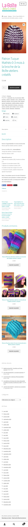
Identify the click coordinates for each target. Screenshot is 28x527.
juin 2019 (6, 486)
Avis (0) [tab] (4, 134)
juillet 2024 (6, 430)
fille (19, 101)
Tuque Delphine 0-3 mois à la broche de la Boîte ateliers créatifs (19, 203)
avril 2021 (6, 462)
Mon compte (4, 524)
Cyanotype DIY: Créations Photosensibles (14, 376)
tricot (17, 106)
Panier (22, 523)
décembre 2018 (7, 502)
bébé (23, 97)
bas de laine (18, 97)
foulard (22, 101)
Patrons (10, 16)
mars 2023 (6, 446)
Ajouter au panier (14, 87)
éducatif (4, 101)
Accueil (5, 16)
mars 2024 (6, 438)
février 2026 (6, 414)
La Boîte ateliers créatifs (18, 103)
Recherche (14, 524)
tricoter (21, 106)
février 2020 (6, 475)
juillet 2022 (6, 459)
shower (14, 106)
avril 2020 (6, 470)
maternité (10, 105)
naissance (20, 105)
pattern (7, 106)
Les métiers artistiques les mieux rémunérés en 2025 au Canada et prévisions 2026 (14, 381)
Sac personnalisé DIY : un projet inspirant (14, 372)
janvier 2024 (6, 443)
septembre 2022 (7, 454)
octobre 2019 (7, 480)
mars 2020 (6, 472)
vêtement (12, 108)
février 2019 (6, 496)
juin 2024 (6, 432)
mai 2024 (6, 435)
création (20, 99)
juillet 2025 (6, 424)
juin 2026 (6, 411)
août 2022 (6, 456)
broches (4, 99)
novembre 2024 (7, 427)
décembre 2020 (7, 464)
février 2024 (6, 440)
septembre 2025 (7, 419)
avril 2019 (6, 491)
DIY (24, 99)
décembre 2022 (7, 448)
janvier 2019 (6, 499)
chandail (12, 99)
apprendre (9, 97)
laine (3, 105)
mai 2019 (6, 488)
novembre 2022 (7, 451)
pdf (11, 106)
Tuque (3, 108)
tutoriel (7, 108)
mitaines (15, 105)
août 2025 (6, 422)
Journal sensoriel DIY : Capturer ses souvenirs (15, 386)
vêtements (17, 108)
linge (6, 105)
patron (3, 106)
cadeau (8, 99)
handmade (8, 103)
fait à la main (14, 101)
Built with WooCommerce (19, 518)
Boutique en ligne (6, 518)
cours (16, 99)
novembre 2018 (7, 504)
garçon (3, 103)
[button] (24, 24)
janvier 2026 (6, 416)
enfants (8, 101)
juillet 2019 (6, 483)
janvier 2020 (6, 478)
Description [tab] (5, 129)
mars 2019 (6, 494)
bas (14, 97)
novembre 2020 (7, 467)
